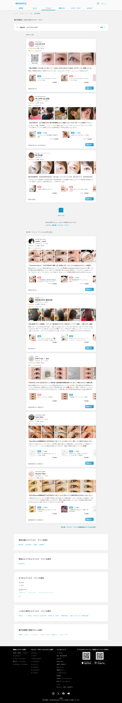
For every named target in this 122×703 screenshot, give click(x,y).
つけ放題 (21, 585)
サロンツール (60, 667)
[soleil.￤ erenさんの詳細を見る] (61, 264)
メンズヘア (34, 655)
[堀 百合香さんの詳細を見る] (61, 176)
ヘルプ (58, 684)
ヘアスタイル (34, 653)
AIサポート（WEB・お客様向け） (65, 687)
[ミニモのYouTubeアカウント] (69, 694)
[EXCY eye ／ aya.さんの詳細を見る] (61, 381)
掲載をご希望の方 (61, 664)
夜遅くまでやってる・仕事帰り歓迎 (79, 615)
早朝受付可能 (64, 615)
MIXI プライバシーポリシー (64, 681)
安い (20, 596)
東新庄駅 (21, 544)
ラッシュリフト (32, 592)
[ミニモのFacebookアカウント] (63, 694)
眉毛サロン (55, 634)
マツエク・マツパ (23, 13)
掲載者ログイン (61, 670)
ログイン (103, 4)
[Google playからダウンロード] (99, 663)
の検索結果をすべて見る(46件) (78, 527)
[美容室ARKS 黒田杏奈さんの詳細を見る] (61, 323)
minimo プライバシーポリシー (64, 678)
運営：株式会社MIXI (62, 655)
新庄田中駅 (28, 544)
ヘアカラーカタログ (36, 658)
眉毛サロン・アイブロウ (19, 661)
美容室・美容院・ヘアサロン (20, 653)
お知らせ (59, 658)
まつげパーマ (22, 592)
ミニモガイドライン (62, 673)
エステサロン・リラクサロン (20, 664)
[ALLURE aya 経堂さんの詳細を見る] (61, 120)
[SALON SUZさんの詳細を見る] (61, 65)
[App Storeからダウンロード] (86, 663)
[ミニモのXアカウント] (58, 694)
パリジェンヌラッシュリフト (45, 592)
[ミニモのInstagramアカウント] (53, 694)
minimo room (60, 661)
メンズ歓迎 (28, 615)
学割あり (21, 615)
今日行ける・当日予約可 (40, 615)
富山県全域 (21, 563)
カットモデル (34, 673)
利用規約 (59, 675)
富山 (31, 13)
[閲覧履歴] (98, 3)
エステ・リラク (64, 634)
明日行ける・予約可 (53, 615)
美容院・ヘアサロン (24, 634)
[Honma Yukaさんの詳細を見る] (61, 495)
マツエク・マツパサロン (19, 658)
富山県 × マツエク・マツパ (60, 225)
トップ (16, 13)
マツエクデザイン (35, 670)
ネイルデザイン (35, 667)
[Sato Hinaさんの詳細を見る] (61, 439)
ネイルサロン (34, 634)
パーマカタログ (35, 661)
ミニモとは (59, 653)
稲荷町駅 (41, 544)
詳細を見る (89, 88)
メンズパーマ (34, 664)
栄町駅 (35, 544)
